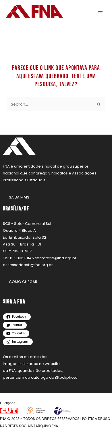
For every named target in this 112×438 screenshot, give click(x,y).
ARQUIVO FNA (47, 425)
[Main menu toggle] (100, 11)
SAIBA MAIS (19, 197)
